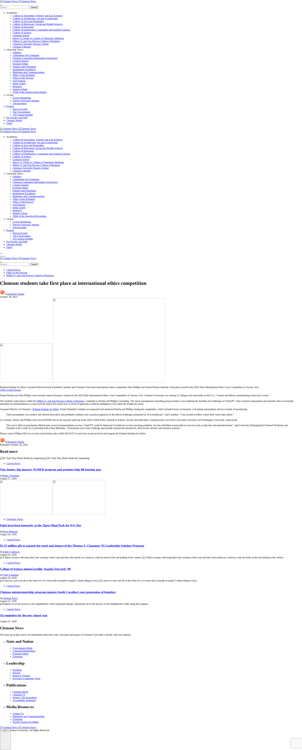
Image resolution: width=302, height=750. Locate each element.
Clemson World (14, 120)
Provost (16, 672)
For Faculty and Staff (16, 117)
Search (34, 7)
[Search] (1, 253)
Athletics (17, 52)
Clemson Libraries (22, 46)
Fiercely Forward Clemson (26, 100)
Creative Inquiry (21, 61)
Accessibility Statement (24, 700)
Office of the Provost (23, 78)
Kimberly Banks (16, 294)
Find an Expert (20, 109)
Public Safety (19, 83)
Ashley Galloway (11, 551)
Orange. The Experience (25, 697)
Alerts (9, 123)
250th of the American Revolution (29, 92)
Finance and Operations (24, 66)
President (17, 670)
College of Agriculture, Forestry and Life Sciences (37, 15)
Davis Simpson (10, 531)
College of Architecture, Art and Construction (35, 18)
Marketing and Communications (29, 72)
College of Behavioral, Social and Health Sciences (38, 24)
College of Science (22, 32)
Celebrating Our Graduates (26, 55)
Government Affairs (22, 648)
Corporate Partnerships (24, 651)
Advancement (19, 103)
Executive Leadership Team (26, 678)
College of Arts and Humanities (28, 21)
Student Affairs (20, 89)
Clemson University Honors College (31, 44)
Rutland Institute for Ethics (46, 409)
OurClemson (19, 80)
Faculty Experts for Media (26, 722)
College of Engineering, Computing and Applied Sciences (41, 29)
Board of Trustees (21, 675)
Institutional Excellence (24, 69)
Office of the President (24, 75)
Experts (10, 106)
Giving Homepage (22, 97)
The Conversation (21, 112)
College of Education (23, 27)
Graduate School (21, 35)
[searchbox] (14, 7)
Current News (13, 269)
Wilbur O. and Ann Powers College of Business (36, 41)
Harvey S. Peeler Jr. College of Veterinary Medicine (38, 38)
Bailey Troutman (11, 475)
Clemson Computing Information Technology (35, 58)
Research (17, 86)
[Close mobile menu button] (1, 5)
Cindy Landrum (10, 575)
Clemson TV (19, 694)
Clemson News (10, 598)
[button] (1, 256)
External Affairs (20, 63)
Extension (17, 656)
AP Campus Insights (23, 114)
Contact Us (18, 713)
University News (14, 519)
